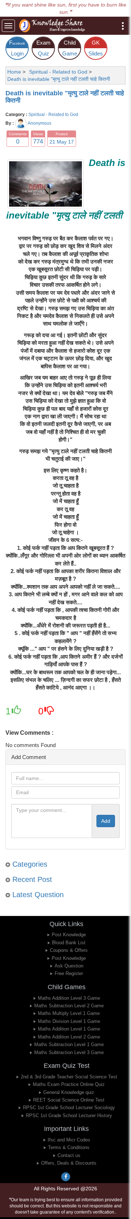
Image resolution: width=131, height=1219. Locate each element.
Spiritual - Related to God (53, 114)
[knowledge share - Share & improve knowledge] (53, 26)
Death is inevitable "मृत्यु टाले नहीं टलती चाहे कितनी (64, 97)
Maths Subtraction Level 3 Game (69, 1052)
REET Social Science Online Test (68, 1100)
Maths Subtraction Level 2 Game (69, 1005)
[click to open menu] (122, 26)
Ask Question (69, 966)
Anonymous (39, 123)
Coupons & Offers (69, 950)
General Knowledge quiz (68, 1092)
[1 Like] (16, 713)
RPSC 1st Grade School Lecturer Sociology (69, 1107)
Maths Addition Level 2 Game (69, 1037)
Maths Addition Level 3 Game (69, 998)
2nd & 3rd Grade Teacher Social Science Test (69, 1076)
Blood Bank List (69, 942)
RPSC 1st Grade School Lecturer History (69, 1115)
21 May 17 (61, 142)
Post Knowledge (69, 934)
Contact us (68, 1155)
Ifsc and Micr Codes (69, 1140)
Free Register (69, 973)
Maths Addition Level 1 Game (69, 1029)
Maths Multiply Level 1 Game (69, 1013)
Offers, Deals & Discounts (68, 1163)
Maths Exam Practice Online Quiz (69, 1084)
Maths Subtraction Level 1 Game (69, 1044)
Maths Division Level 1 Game (69, 1021)
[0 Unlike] (49, 713)
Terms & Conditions (69, 1147)
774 (38, 141)
